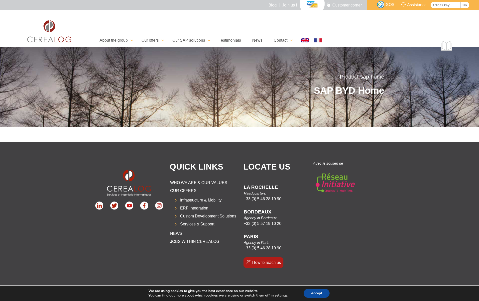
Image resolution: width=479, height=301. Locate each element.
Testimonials (230, 40)
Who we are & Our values (198, 183)
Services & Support (197, 224)
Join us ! (289, 5)
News (257, 40)
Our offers (183, 191)
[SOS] (381, 4)
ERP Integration (194, 208)
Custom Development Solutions (208, 216)
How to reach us (266, 262)
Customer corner (347, 5)
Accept (316, 293)
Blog (272, 5)
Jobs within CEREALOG (194, 241)
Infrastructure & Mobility (201, 200)
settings (281, 295)
